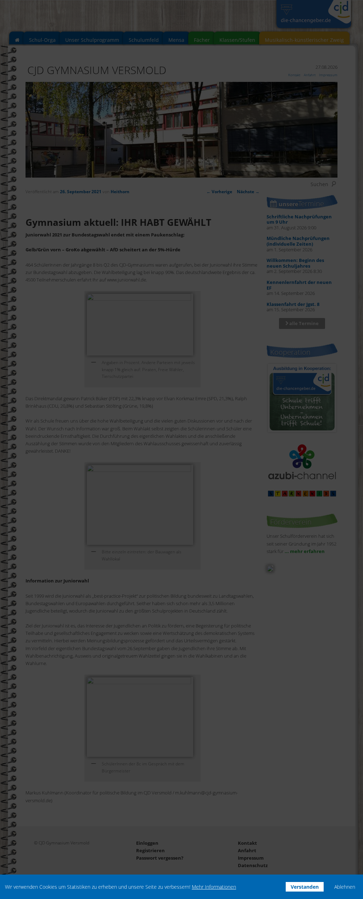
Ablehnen (344, 886)
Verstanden (305, 886)
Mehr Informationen (214, 886)
